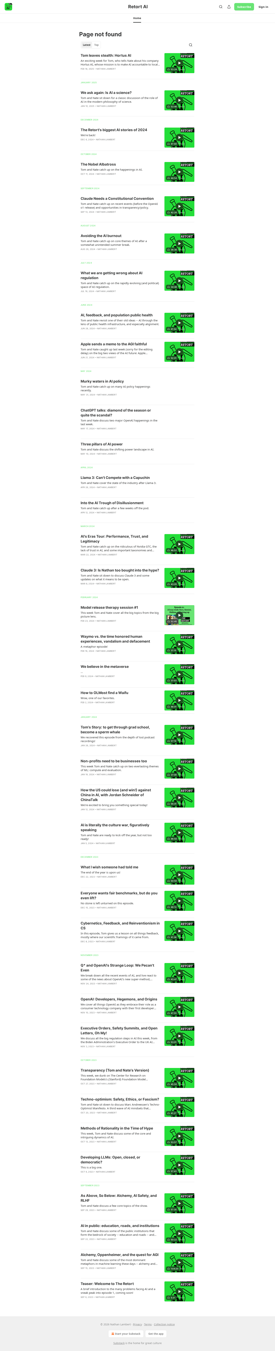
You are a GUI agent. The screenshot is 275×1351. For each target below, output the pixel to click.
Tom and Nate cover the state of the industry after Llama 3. (118, 483)
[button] (137, 18)
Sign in (263, 7)
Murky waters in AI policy (102, 381)
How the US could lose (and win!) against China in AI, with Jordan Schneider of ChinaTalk (116, 795)
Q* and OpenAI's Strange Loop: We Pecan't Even (117, 967)
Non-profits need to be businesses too (114, 761)
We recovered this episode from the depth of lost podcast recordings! (118, 739)
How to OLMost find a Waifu (104, 693)
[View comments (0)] (108, 73)
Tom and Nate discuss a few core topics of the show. (114, 1206)
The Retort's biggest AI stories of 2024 (114, 130)
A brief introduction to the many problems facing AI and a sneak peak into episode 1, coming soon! (118, 1291)
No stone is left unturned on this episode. (107, 903)
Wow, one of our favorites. (98, 698)
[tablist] (91, 45)
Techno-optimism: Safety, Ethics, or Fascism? (120, 1099)
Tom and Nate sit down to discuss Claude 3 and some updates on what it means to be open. (115, 577)
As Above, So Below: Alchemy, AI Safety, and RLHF (119, 1198)
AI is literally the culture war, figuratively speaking (115, 827)
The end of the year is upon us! (100, 872)
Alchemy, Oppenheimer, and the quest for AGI (119, 1255)
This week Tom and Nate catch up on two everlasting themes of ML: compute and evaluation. (120, 768)
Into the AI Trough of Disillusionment (112, 503)
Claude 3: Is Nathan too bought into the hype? (120, 570)
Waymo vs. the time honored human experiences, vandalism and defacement (115, 639)
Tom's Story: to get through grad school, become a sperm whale (115, 729)
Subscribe (244, 7)
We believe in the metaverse (105, 666)
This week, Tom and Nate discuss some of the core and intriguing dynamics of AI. (116, 1135)
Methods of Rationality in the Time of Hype (117, 1128)
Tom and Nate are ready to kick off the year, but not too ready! (116, 837)
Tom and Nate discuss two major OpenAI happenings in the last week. (119, 422)
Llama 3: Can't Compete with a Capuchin (115, 478)
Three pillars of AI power (102, 444)
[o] (179, 63)
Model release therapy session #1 (109, 607)
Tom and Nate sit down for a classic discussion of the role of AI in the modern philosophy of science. (119, 99)
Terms (148, 1324)
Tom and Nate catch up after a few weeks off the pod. (115, 508)
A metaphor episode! (94, 646)
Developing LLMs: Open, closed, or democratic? (110, 1159)
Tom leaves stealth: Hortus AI (106, 55)
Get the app (156, 1333)
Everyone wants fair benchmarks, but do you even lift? (119, 895)
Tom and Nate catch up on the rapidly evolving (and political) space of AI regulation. (120, 285)
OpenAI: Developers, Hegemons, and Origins (119, 999)
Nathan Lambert (106, 69)
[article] (137, 64)
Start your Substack (127, 1333)
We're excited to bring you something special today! (114, 805)
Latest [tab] (87, 45)
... (82, 672)
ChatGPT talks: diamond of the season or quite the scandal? (116, 412)
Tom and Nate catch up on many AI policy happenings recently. (115, 388)
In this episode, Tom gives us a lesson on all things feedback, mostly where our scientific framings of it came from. (120, 935)
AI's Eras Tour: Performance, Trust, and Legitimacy (114, 538)
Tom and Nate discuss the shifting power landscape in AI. (117, 449)
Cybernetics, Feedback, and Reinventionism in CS (120, 925)
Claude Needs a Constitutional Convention (117, 198)
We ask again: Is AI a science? (106, 93)
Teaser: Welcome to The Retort (107, 1284)
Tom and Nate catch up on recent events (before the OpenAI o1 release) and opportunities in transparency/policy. (119, 205)
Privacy (137, 1324)
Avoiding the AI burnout (101, 236)
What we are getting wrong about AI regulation (111, 275)
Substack (119, 1343)
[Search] (220, 6)
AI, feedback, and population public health (117, 315)
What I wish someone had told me (109, 867)
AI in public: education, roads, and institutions (120, 1226)
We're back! (88, 135)
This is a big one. (91, 1167)
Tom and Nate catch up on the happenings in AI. (112, 169)
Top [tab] (96, 45)
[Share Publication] (229, 6)
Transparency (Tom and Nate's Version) (115, 1070)
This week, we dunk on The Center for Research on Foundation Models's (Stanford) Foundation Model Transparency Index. (113, 1077)
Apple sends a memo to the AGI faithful (114, 344)
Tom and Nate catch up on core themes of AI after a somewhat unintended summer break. (114, 243)
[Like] (83, 111)
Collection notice (164, 1324)
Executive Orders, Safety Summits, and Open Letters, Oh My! (119, 1030)
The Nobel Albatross (98, 164)
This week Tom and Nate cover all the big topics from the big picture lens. (120, 614)
